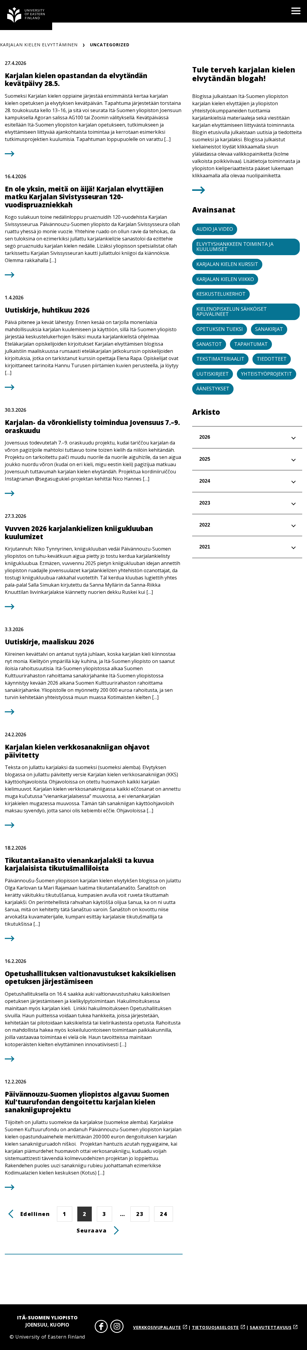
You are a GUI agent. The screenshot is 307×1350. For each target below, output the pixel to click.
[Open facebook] (101, 1327)
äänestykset (212, 388)
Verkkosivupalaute (157, 1327)
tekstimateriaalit (220, 359)
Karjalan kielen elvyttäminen (39, 44)
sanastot (209, 344)
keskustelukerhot (221, 294)
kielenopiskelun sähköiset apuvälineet (231, 312)
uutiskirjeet (212, 374)
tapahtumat (251, 344)
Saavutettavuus (270, 1327)
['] (198, 191)
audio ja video (214, 229)
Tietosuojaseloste (215, 1327)
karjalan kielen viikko (225, 279)
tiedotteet (272, 359)
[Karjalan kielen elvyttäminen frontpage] (26, 15)
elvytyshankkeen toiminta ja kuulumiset (234, 247)
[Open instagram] (117, 1327)
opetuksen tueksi (219, 329)
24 (166, 1213)
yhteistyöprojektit (266, 374)
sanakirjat (269, 329)
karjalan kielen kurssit (227, 264)
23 (142, 1213)
